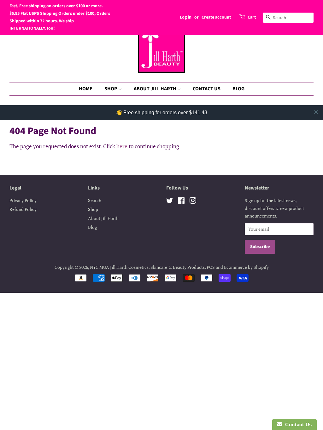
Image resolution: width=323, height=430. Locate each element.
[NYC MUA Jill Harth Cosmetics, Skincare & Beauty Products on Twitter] (169, 202)
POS (211, 267)
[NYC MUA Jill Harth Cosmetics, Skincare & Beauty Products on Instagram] (192, 202)
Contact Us (297, 424)
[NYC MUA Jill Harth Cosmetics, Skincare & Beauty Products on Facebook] (181, 202)
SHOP (111, 88)
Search (94, 200)
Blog (92, 227)
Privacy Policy (23, 200)
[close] (316, 112)
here (121, 146)
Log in (185, 17)
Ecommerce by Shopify (246, 267)
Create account (216, 17)
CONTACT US (206, 88)
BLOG (238, 88)
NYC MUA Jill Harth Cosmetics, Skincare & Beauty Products (147, 267)
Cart (252, 17)
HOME (85, 88)
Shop (93, 209)
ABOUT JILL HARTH (155, 88)
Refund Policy (23, 209)
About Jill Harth (103, 218)
